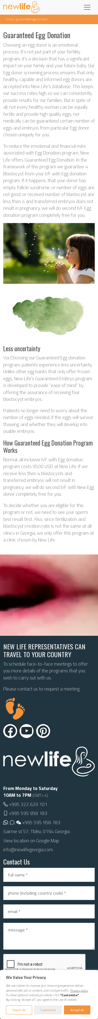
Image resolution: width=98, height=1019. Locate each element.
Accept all (77, 1010)
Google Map (47, 840)
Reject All (19, 1010)
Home (9, 19)
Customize (48, 1010)
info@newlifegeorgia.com (28, 849)
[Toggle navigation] (87, 7)
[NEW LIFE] (21, 7)
